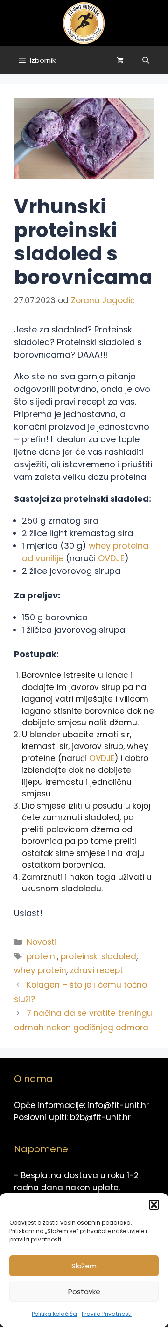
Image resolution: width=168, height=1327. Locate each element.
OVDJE (111, 558)
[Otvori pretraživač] (146, 60)
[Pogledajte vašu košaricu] (120, 60)
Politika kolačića (54, 1314)
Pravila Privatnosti (107, 1314)
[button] (154, 1204)
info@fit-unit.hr (118, 1105)
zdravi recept (96, 970)
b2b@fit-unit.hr (100, 1117)
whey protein (40, 970)
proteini (42, 956)
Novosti (41, 942)
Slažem (84, 1266)
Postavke (84, 1291)
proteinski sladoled (98, 956)
